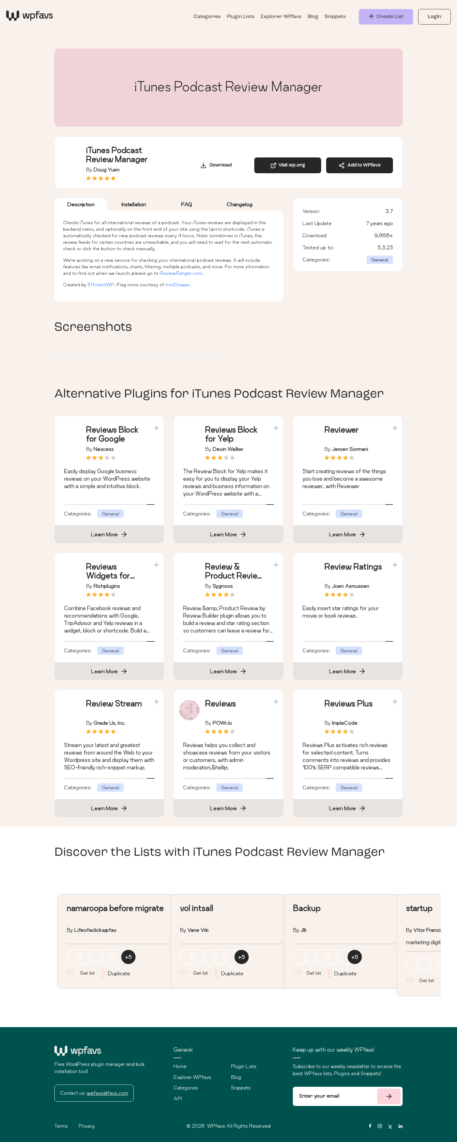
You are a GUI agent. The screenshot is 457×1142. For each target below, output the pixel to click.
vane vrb (198, 930)
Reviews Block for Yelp (231, 434)
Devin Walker (228, 449)
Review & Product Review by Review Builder (234, 580)
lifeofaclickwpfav (95, 930)
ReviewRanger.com (181, 273)
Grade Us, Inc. (110, 723)
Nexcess (104, 449)
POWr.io (222, 723)
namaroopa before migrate (115, 908)
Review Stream (114, 703)
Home (180, 1066)
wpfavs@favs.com (107, 1093)
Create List (388, 16)
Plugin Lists (241, 16)
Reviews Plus (349, 703)
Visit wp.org (291, 165)
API (177, 1098)
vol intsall (196, 908)
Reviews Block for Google (112, 434)
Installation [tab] (134, 204)
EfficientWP (101, 284)
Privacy (87, 1126)
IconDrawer (177, 284)
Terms (61, 1126)
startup (419, 908)
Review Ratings (353, 566)
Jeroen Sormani (350, 449)
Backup (307, 908)
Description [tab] (81, 204)
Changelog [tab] (239, 204)
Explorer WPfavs (281, 16)
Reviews (220, 703)
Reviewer (342, 429)
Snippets (335, 16)
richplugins (107, 586)
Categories (207, 16)
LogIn (434, 16)
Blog (313, 16)
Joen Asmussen (350, 586)
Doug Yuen (107, 169)
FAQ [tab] (186, 204)
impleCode (345, 723)
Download (219, 165)
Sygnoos (223, 586)
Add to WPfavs (363, 165)
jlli (303, 930)
